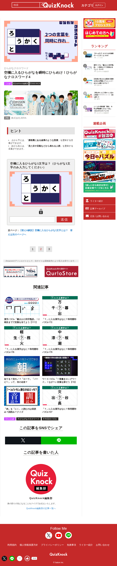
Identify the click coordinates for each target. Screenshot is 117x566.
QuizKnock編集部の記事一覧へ (41, 508)
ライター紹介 (96, 201)
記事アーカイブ (97, 208)
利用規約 (12, 545)
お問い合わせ (103, 545)
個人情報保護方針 (29, 545)
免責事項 (71, 545)
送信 (64, 219)
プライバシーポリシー (52, 545)
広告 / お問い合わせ (99, 216)
